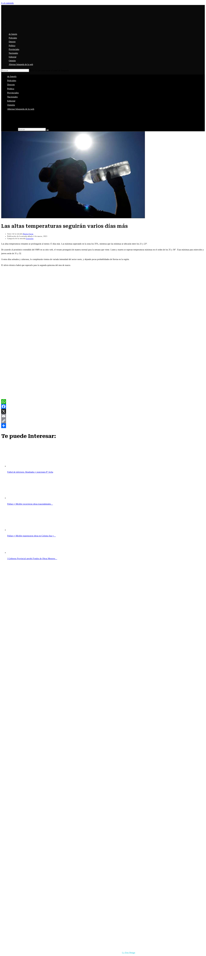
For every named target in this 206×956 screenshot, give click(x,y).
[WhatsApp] (103, 401)
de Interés (11, 76)
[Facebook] (103, 406)
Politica (10, 88)
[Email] (103, 416)
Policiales (11, 80)
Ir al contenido (7, 3)
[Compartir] (103, 425)
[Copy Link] (103, 420)
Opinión (11, 105)
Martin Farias (28, 234)
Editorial (11, 101)
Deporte (11, 84)
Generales (29, 238)
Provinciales (13, 92)
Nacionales (12, 97)
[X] (103, 411)
